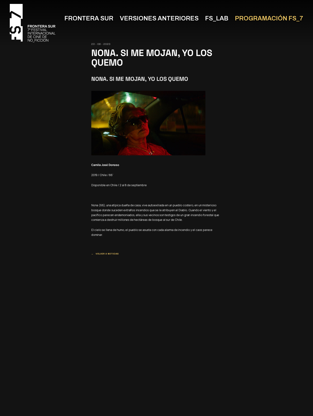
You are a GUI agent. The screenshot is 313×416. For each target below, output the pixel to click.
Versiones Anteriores (159, 18)
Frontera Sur (88, 18)
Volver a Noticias (107, 253)
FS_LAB (216, 18)
